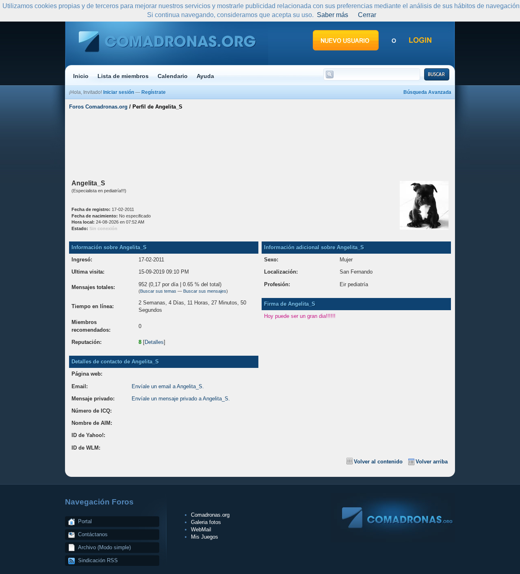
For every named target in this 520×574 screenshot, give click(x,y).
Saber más (332, 14)
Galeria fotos (206, 522)
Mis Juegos (204, 537)
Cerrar (367, 14)
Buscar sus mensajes (204, 291)
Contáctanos (93, 534)
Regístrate (153, 92)
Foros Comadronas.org (98, 107)
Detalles (154, 342)
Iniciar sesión (118, 92)
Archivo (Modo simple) (104, 547)
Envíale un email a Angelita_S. (168, 386)
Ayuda (205, 76)
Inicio (81, 76)
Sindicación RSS (98, 560)
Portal (85, 521)
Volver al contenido (378, 462)
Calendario (173, 76)
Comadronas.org (210, 515)
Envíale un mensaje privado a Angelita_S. (181, 399)
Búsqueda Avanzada (427, 92)
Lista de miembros (123, 76)
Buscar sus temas (158, 291)
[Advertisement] (260, 143)
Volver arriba (432, 462)
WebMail (201, 529)
